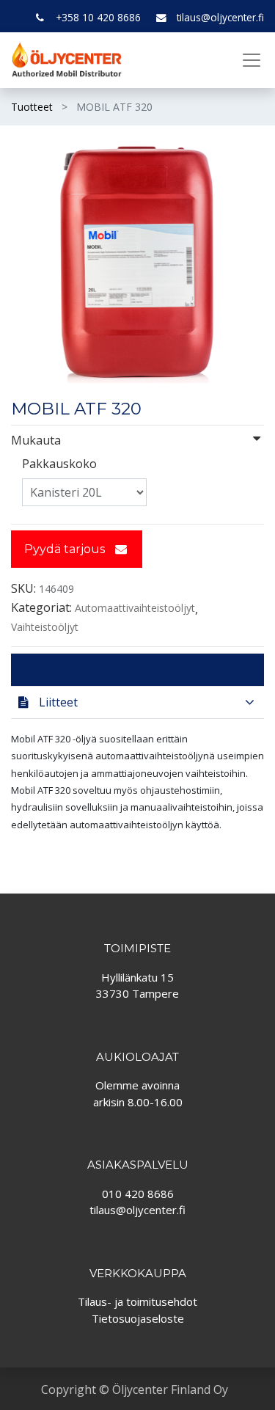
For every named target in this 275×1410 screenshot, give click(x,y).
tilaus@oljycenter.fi (220, 17)
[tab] (137, 669)
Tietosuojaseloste (138, 1318)
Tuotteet (32, 107)
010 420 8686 (138, 1193)
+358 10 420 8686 (98, 17)
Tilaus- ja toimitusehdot (137, 1301)
